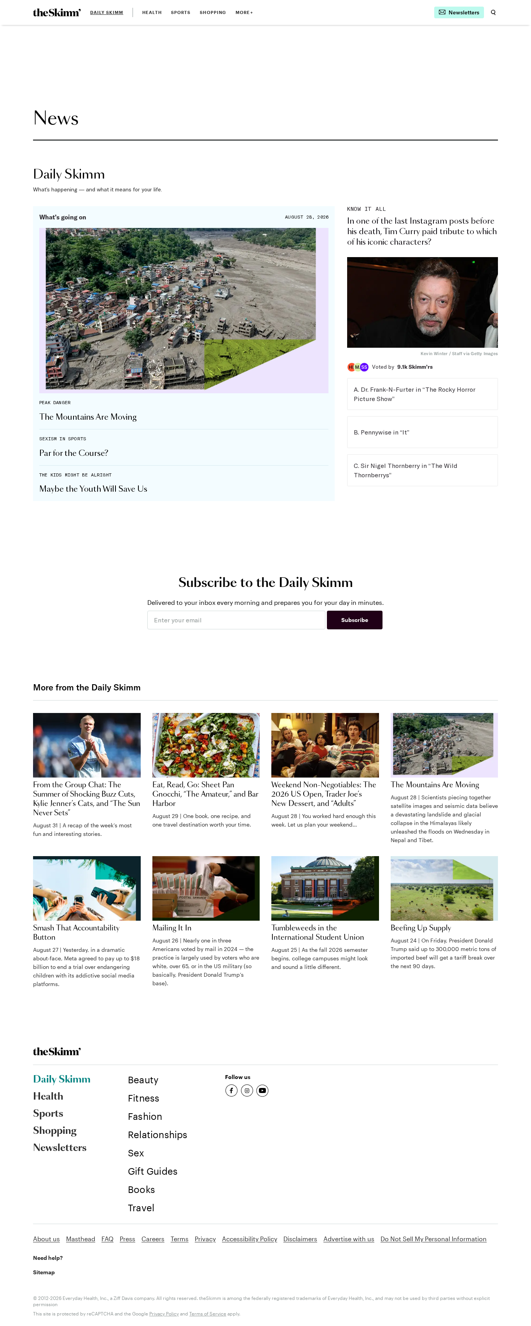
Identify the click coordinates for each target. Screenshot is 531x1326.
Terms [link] (180, 1238)
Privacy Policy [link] (164, 1313)
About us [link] (46, 1238)
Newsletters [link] (60, 1148)
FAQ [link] (107, 1238)
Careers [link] (152, 1238)
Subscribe (354, 620)
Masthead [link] (80, 1238)
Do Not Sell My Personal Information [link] (434, 1238)
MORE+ (244, 12)
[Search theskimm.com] (493, 12)
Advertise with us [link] (348, 1238)
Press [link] (127, 1238)
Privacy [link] (205, 1238)
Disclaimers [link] (300, 1238)
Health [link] (152, 12)
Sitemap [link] (44, 1272)
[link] (57, 12)
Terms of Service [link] (207, 1313)
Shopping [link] (213, 12)
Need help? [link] (48, 1257)
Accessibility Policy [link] (249, 1238)
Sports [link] (181, 12)
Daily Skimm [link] (106, 12)
